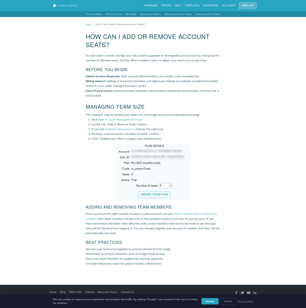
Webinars (151, 5)
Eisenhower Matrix (150, 14)
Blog (63, 292)
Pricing (166, 5)
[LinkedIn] (255, 293)
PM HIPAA (131, 14)
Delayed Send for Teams (178, 14)
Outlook (89, 292)
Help (178, 5)
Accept (210, 301)
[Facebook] (236, 293)
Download (211, 5)
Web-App (248, 5)
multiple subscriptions (119, 129)
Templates (192, 5)
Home (52, 292)
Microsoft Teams (107, 292)
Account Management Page (123, 119)
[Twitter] (242, 293)
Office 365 (75, 292)
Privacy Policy (245, 301)
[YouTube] (248, 293)
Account (228, 5)
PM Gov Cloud (114, 14)
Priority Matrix (94, 14)
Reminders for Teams (208, 14)
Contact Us (127, 292)
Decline (228, 301)
